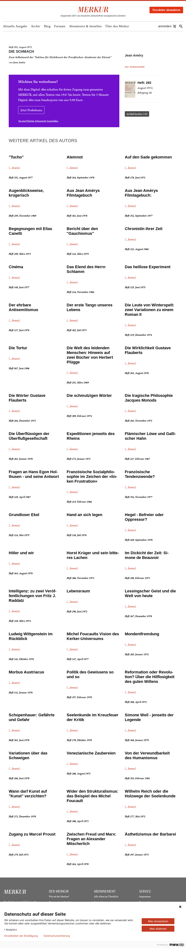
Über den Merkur (117, 26)
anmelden (164, 26)
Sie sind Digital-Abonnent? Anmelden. (38, 121)
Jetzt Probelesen (31, 110)
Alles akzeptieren (158, 921)
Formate (59, 26)
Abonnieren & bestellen (85, 26)
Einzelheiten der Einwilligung (21, 935)
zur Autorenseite (135, 67)
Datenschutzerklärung (57, 935)
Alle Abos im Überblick (106, 896)
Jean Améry (19, 62)
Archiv (35, 26)
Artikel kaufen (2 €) (136, 114)
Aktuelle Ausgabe (15, 26)
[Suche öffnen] (181, 26)
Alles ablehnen (158, 928)
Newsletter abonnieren (166, 9)
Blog (47, 26)
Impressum (145, 896)
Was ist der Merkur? (59, 896)
